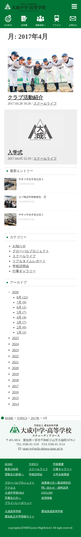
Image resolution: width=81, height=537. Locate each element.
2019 (15, 374)
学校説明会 (20, 266)
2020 (15, 368)
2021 (15, 362)
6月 (21, 307)
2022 (15, 356)
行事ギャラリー (24, 271)
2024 (15, 344)
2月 (21, 327)
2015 (15, 398)
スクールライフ (45, 103)
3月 (21, 322)
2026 (15, 292)
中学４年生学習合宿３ (31, 179)
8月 (22, 297)
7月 (21, 302)
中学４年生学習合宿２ (31, 214)
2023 (15, 350)
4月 (21, 317)
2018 (15, 380)
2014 (15, 404)
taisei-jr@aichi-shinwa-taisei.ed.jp (43, 448)
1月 (21, 332)
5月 (21, 312)
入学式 (15, 152)
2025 (15, 338)
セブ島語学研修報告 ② (32, 197)
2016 (15, 392)
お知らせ (19, 246)
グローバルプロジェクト (30, 251)
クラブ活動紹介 (25, 97)
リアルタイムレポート (29, 261)
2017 (15, 386)
